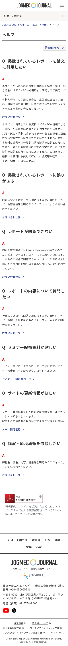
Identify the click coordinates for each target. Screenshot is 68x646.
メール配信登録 (11, 429)
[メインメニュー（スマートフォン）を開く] (62, 5)
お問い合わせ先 (11, 117)
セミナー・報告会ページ (16, 379)
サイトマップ (58, 632)
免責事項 (20, 623)
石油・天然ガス (13, 16)
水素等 (36, 540)
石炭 (39, 547)
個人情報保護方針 (13, 627)
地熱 (57, 540)
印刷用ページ (56, 48)
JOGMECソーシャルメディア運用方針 (24, 632)
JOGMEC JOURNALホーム (15, 24)
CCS (47, 540)
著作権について (41, 623)
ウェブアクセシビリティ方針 (46, 627)
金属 (29, 547)
